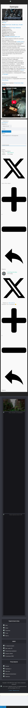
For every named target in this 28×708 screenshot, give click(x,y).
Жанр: (3, 24)
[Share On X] (14, 180)
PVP (11, 27)
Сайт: (3, 36)
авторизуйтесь (5, 122)
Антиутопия (17, 83)
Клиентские (8, 24)
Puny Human (5, 80)
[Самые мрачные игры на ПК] (14, 564)
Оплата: (4, 30)
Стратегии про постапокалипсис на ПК (14, 406)
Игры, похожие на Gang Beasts (14, 419)
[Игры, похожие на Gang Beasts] (14, 462)
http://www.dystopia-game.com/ (12, 36)
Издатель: (5, 33)
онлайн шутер (20, 41)
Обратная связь (16, 690)
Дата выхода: (5, 35)
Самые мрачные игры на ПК (14, 521)
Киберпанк (18, 27)
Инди (13, 27)
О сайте (10, 690)
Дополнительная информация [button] (9, 77)
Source (22, 69)
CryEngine (5, 74)
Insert (3, 706)
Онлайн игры (15, 24)
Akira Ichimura (12, 302)
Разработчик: (5, 32)
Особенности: (6, 27)
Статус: (4, 29)
